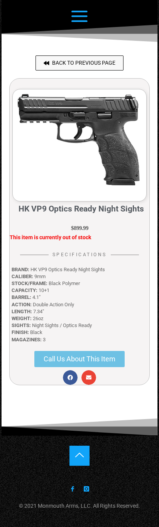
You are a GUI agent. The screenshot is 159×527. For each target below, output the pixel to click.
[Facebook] (72, 489)
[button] (79, 62)
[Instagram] (86, 489)
